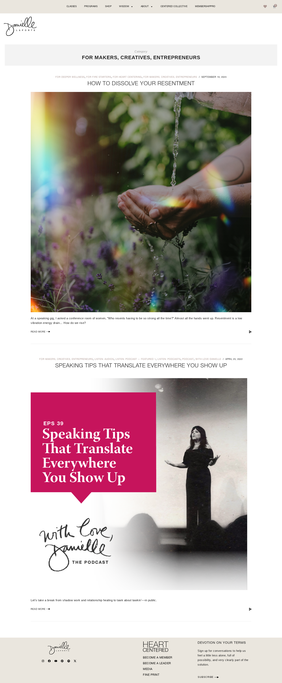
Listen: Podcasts (169, 359)
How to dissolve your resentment (141, 84)
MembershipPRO (205, 7)
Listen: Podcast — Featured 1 (135, 359)
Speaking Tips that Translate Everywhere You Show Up (141, 366)
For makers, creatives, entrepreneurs (170, 77)
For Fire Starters (98, 77)
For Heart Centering (127, 77)
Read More (38, 332)
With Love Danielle (208, 359)
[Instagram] (43, 661)
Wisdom (124, 7)
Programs (90, 7)
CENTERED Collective (174, 7)
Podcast (188, 359)
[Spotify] (68, 661)
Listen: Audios (104, 359)
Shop (108, 7)
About (145, 7)
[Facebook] (49, 661)
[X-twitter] (75, 661)
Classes (72, 7)
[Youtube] (56, 661)
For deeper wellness (70, 77)
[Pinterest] (62, 661)
